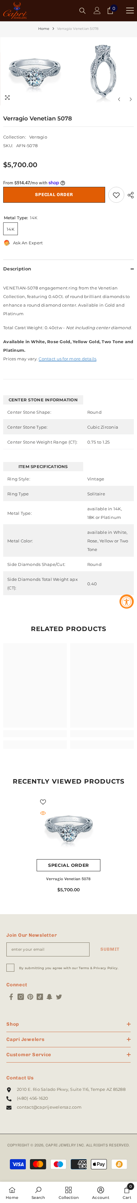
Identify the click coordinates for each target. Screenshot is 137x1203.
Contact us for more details (67, 358)
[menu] (130, 10)
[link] (35, 733)
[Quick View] (43, 813)
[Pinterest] (30, 997)
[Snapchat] (49, 997)
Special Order (54, 194)
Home (44, 28)
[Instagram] (20, 997)
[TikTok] (40, 997)
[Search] (82, 11)
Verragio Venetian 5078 (68, 879)
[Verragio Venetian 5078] (68, 827)
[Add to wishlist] (116, 195)
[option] (34, 71)
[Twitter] (59, 997)
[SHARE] (129, 195)
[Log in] (97, 10)
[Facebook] (11, 997)
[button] (119, 99)
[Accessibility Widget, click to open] (126, 602)
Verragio (38, 136)
